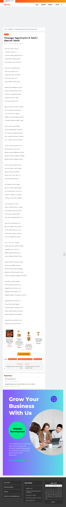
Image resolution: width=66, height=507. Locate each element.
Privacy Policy (7, 482)
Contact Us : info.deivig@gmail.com (12, 496)
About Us (6, 491)
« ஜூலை (53, 502)
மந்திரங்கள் (43, 4)
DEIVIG (7, 4)
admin (6, 43)
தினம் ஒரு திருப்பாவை (10, 379)
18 (48, 494)
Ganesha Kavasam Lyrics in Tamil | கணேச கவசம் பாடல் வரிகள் (20, 384)
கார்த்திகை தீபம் (29, 488)
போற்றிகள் (50, 4)
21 (56, 494)
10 (46, 492)
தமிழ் (37, 4)
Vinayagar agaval (12, 359)
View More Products (24, 354)
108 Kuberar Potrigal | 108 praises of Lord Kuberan (33, 491)
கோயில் (57, 4)
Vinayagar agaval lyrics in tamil (25, 359)
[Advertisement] (33, 18)
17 (46, 494)
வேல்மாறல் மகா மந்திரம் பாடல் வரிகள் (33, 498)
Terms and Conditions (8, 487)
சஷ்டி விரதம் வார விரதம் (31, 495)
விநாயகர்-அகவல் (37, 359)
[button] (41, 340)
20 (53, 494)
